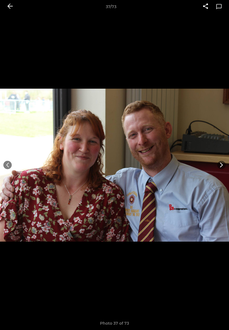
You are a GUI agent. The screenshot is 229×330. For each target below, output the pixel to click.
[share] (205, 7)
